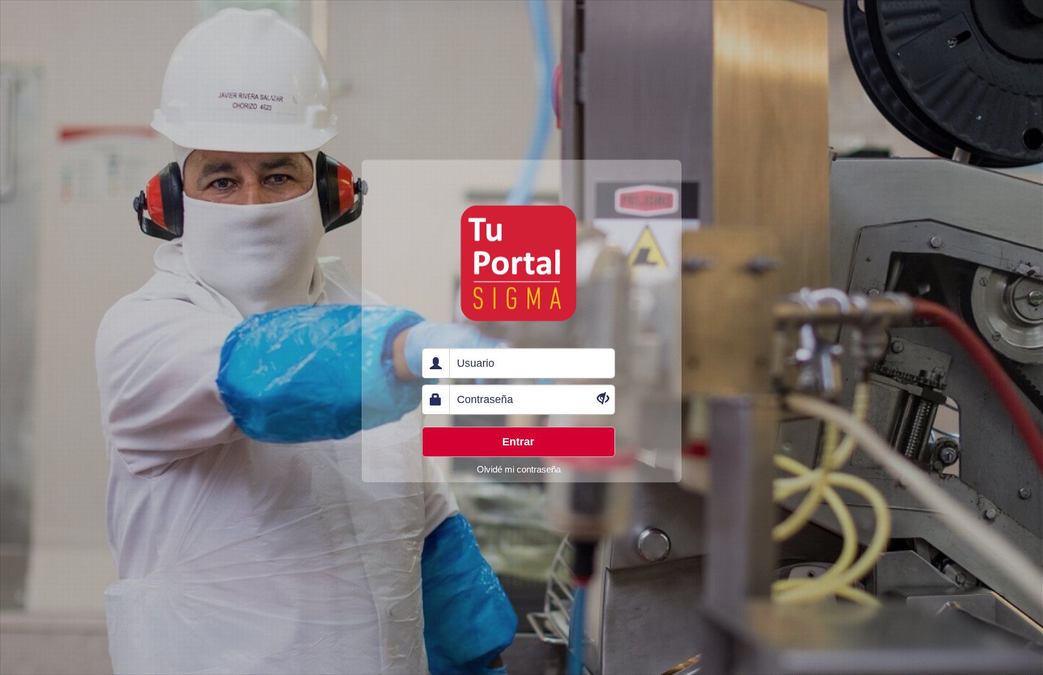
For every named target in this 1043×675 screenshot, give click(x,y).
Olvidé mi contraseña (519, 469)
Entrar (518, 442)
